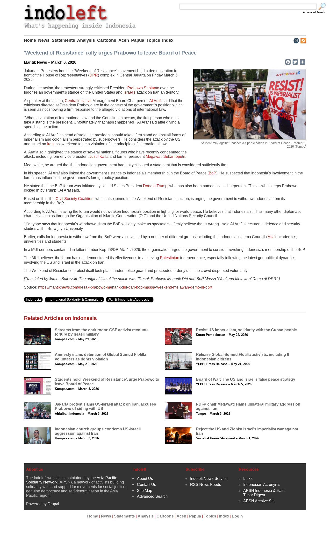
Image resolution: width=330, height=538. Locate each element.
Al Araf (155, 101)
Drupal (53, 504)
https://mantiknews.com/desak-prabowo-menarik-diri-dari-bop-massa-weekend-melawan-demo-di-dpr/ (125, 287)
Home (30, 40)
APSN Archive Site (259, 501)
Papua (137, 40)
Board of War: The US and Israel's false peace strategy (245, 379)
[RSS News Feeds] (303, 40)
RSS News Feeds (205, 485)
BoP (212, 173)
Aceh (123, 40)
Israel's (129, 92)
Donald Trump (155, 186)
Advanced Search (314, 12)
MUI (270, 237)
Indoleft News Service (209, 478)
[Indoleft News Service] (296, 40)
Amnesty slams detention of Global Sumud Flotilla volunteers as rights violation (100, 356)
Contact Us (146, 485)
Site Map (144, 491)
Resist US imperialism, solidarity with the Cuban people (246, 330)
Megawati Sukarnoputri (165, 156)
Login (237, 516)
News (44, 40)
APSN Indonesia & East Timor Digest (263, 493)
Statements (63, 40)
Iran (50, 144)
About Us (145, 478)
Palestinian (169, 258)
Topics (153, 40)
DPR (93, 75)
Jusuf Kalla (98, 156)
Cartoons (106, 40)
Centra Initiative (78, 101)
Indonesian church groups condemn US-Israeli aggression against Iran (98, 431)
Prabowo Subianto (143, 88)
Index (167, 40)
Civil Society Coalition (74, 199)
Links (247, 478)
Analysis (86, 40)
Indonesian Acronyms (261, 485)
